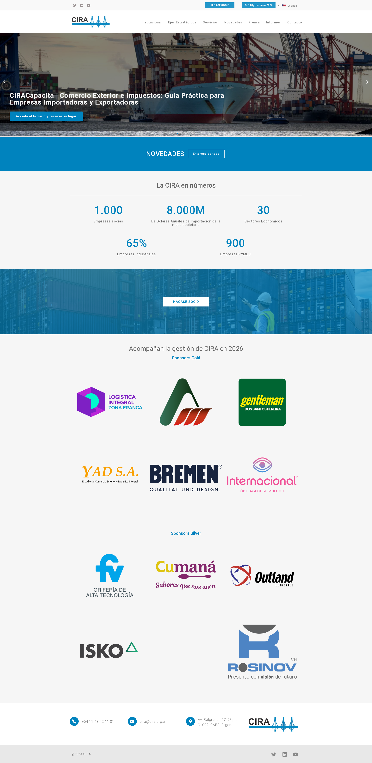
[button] (4, 81)
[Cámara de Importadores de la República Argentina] (91, 21)
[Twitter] (274, 754)
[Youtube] (295, 754)
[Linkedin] (284, 754)
